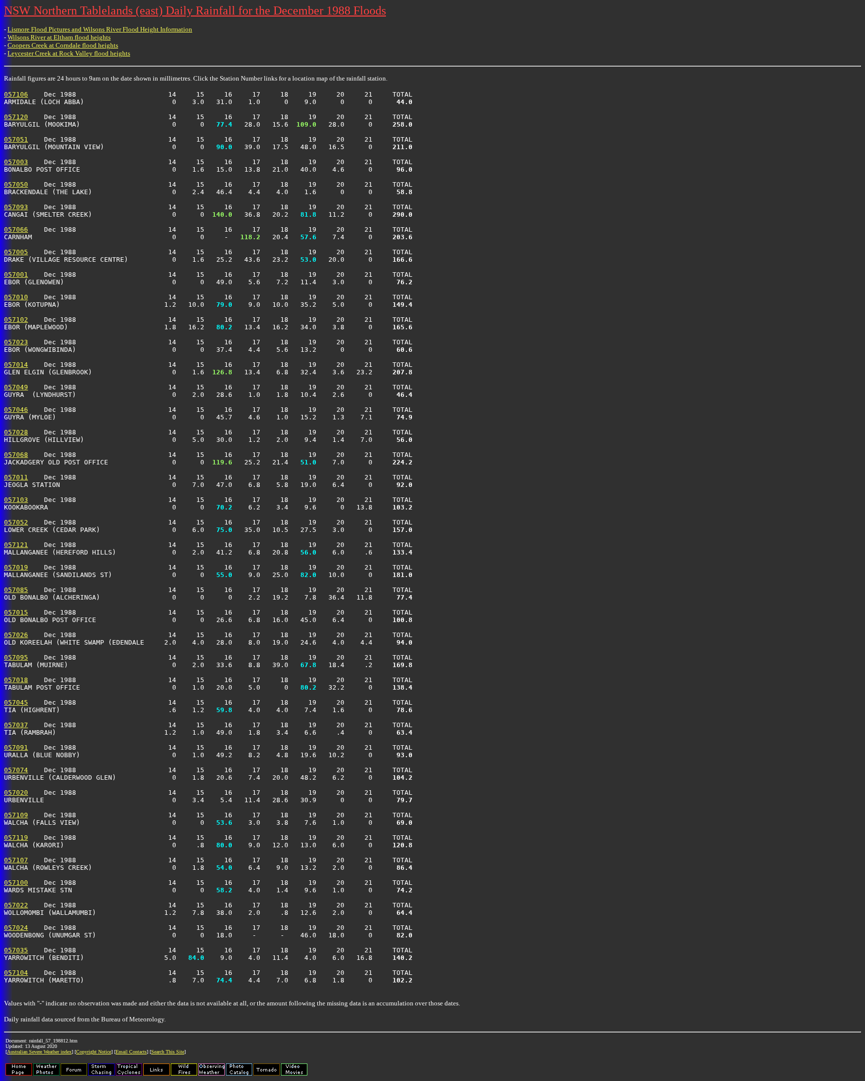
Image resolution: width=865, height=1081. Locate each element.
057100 (16, 882)
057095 (16, 657)
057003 (16, 162)
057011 (16, 477)
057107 (16, 860)
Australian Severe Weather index (39, 1051)
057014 (16, 364)
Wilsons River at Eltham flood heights (59, 37)
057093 (16, 207)
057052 (16, 522)
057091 (16, 747)
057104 (16, 972)
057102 (16, 319)
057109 (16, 815)
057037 (16, 725)
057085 (16, 590)
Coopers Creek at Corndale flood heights (63, 45)
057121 (16, 545)
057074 (16, 770)
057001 (16, 274)
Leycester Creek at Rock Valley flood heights (69, 53)
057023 (16, 342)
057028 (16, 432)
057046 (16, 409)
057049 (16, 387)
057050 (16, 184)
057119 (16, 837)
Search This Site (167, 1051)
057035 (16, 950)
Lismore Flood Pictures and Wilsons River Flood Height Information (100, 29)
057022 (16, 905)
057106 (16, 94)
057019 (16, 567)
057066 (16, 229)
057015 (16, 612)
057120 (16, 117)
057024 (16, 927)
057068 (16, 454)
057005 (16, 252)
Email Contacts (131, 1051)
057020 (16, 792)
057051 (16, 139)
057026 (16, 635)
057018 (16, 680)
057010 (16, 297)
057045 (16, 702)
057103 (16, 499)
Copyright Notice (93, 1051)
